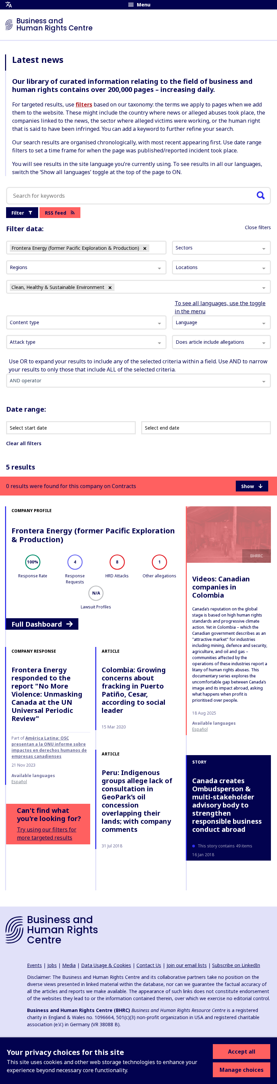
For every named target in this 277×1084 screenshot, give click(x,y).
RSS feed (55, 213)
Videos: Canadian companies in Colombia (221, 587)
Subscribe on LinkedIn (236, 965)
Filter (17, 213)
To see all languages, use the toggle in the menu (220, 307)
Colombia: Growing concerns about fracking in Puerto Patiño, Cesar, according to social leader (134, 690)
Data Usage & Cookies (106, 965)
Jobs (52, 965)
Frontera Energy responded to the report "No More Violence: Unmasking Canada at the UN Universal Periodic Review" (46, 694)
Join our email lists (187, 965)
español (200, 729)
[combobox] (86, 322)
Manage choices (241, 1070)
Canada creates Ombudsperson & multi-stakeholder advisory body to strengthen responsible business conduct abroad (227, 805)
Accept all (241, 1051)
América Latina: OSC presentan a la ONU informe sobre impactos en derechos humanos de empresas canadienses (49, 747)
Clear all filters (23, 443)
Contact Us (148, 965)
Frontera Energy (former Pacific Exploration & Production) (93, 534)
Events (34, 965)
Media (69, 965)
